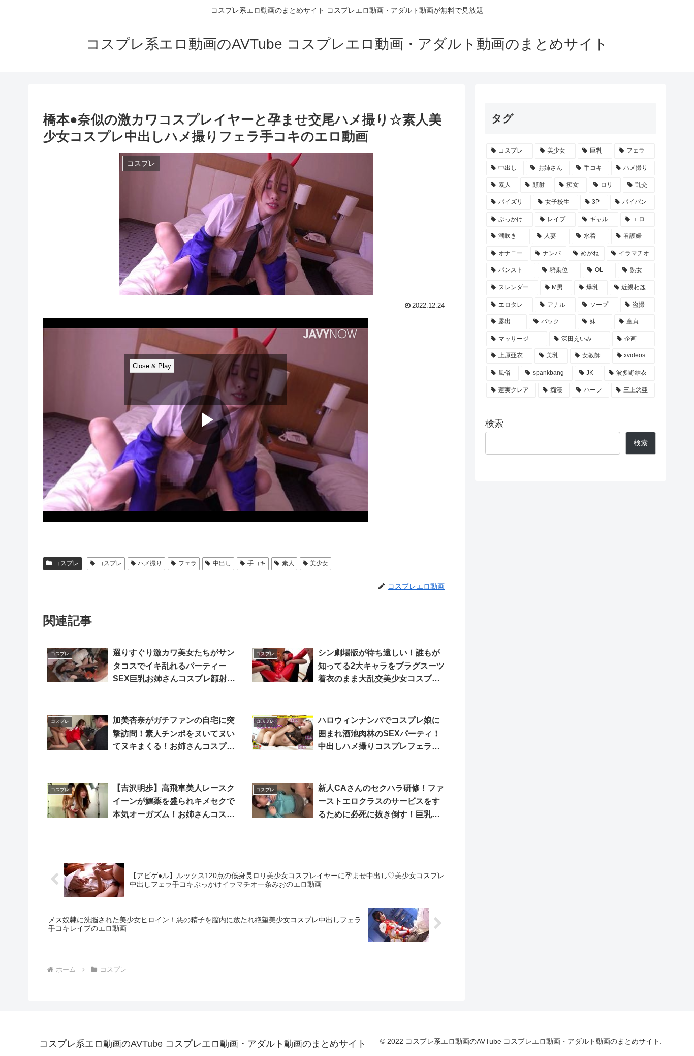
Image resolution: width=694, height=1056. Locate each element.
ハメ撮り (150, 563)
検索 (494, 423)
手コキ (256, 563)
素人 (288, 563)
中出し (222, 563)
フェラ (187, 563)
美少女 (319, 563)
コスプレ (66, 563)
